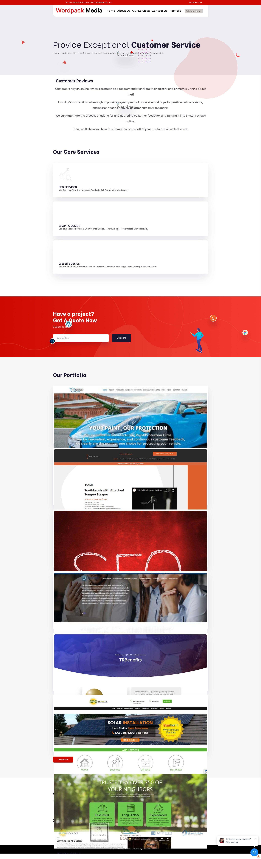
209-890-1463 (196, 3)
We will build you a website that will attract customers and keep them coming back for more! (107, 266)
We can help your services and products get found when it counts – (94, 190)
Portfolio (175, 10)
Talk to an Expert (193, 11)
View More (63, 759)
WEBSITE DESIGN (69, 263)
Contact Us (159, 10)
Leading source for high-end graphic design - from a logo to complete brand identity (103, 229)
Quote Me (121, 338)
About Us (123, 10)
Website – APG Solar (69, 853)
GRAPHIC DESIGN (69, 225)
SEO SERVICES (68, 187)
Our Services (141, 10)
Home (110, 10)
